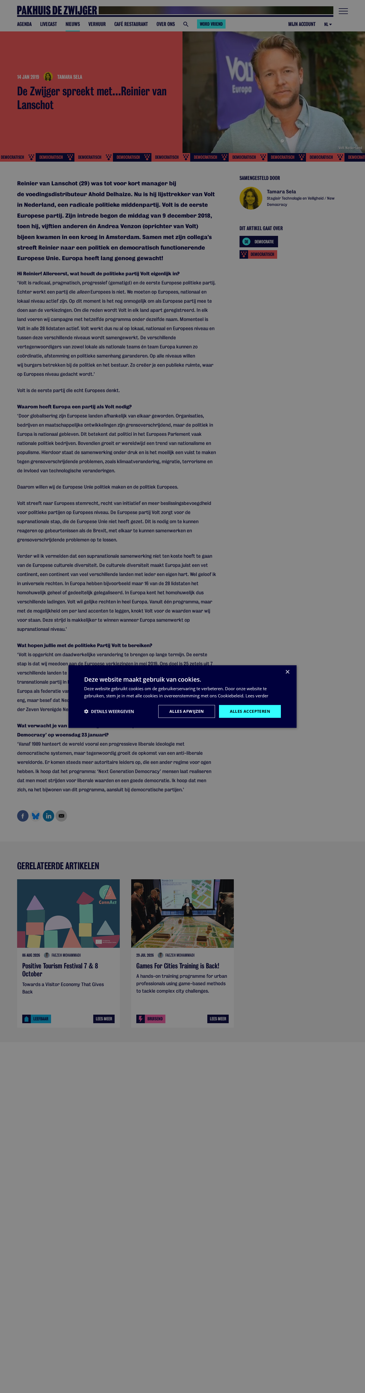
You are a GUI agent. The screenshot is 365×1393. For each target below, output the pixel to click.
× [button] (287, 672)
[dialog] (182, 696)
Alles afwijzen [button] (186, 711)
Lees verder (257, 695)
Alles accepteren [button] (250, 711)
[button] (109, 711)
